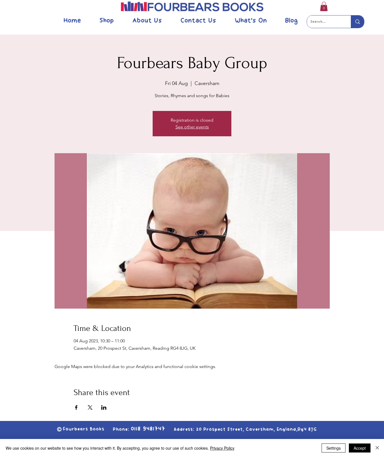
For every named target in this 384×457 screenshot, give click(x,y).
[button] (324, 6)
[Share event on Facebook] (76, 407)
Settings (333, 448)
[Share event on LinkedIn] (104, 407)
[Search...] (357, 21)
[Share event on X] (90, 407)
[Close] (377, 447)
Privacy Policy (222, 448)
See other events (192, 127)
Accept (360, 448)
